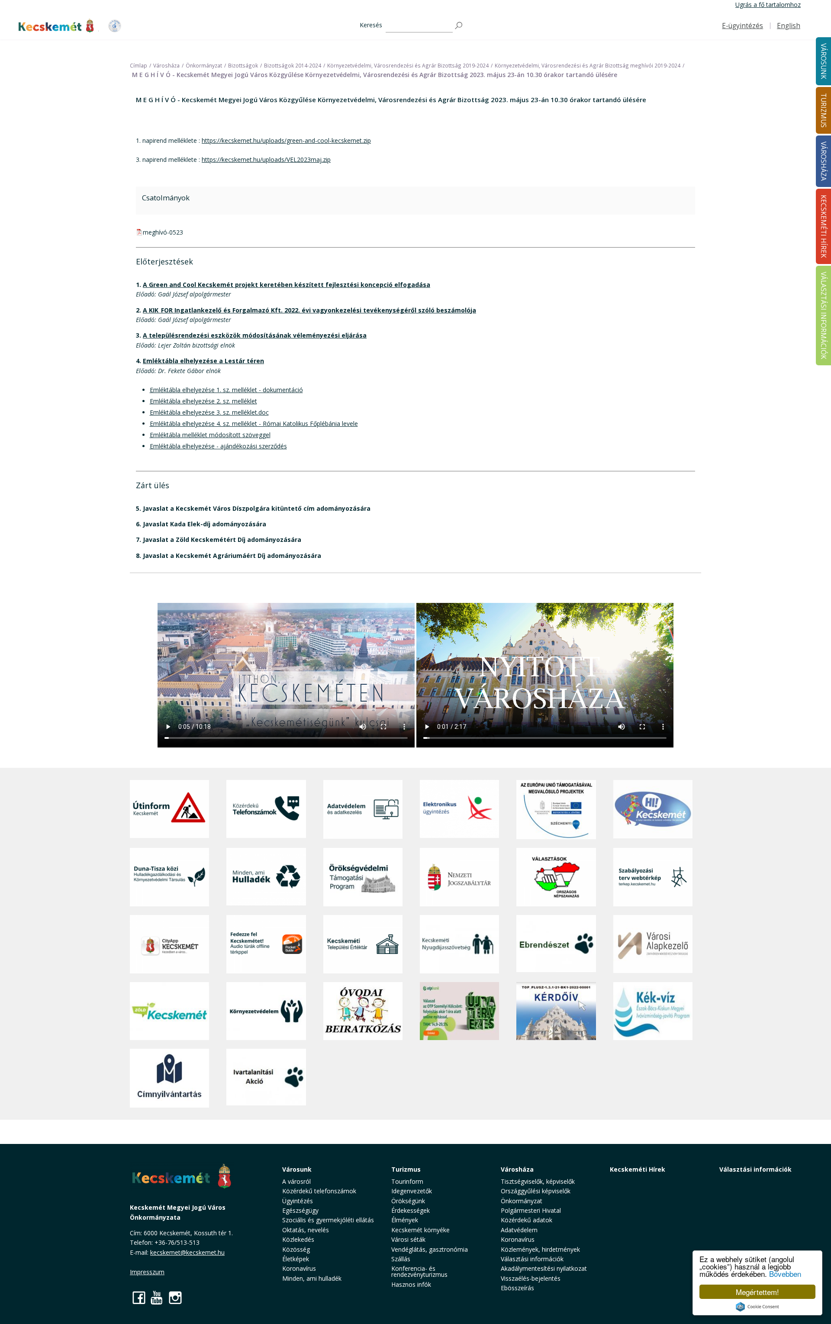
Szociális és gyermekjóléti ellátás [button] (328, 1220)
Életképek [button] (295, 1259)
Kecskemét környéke (420, 1230)
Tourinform (407, 1181)
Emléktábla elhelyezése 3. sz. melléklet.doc (209, 412)
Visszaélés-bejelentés (530, 1278)
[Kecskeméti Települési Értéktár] (363, 944)
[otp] (459, 1011)
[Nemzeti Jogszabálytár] (459, 877)
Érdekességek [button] (410, 1210)
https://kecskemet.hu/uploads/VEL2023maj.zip (266, 159)
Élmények (404, 1220)
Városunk (297, 1169)
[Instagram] (175, 1297)
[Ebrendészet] (556, 944)
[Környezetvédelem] (266, 1011)
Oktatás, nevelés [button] (305, 1230)
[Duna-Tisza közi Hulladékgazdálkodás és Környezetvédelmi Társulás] (169, 877)
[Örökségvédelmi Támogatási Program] (363, 877)
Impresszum (147, 1272)
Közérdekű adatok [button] (526, 1220)
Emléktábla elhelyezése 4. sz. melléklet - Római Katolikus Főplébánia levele (254, 423)
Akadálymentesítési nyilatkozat (544, 1268)
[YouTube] (157, 1297)
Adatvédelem (519, 1230)
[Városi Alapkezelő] (652, 944)
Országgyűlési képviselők (535, 1191)
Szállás (400, 1259)
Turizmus (406, 1169)
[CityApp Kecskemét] (169, 944)
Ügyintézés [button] (297, 1201)
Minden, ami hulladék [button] (311, 1278)
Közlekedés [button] (298, 1239)
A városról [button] (296, 1181)
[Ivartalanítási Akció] (266, 1078)
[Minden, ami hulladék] (266, 877)
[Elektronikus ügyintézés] (459, 809)
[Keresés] (459, 25)
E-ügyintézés (742, 26)
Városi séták (408, 1239)
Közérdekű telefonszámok (319, 1191)
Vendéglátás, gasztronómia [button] (429, 1249)
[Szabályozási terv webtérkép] (652, 877)
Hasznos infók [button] (411, 1284)
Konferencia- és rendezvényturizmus (419, 1271)
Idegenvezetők (411, 1191)
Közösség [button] (296, 1249)
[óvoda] (363, 1011)
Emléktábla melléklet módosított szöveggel (210, 435)
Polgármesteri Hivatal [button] (531, 1210)
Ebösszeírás (517, 1288)
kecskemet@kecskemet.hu (187, 1252)
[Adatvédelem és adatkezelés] (363, 809)
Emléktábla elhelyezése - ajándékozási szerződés (218, 446)
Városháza (517, 1169)
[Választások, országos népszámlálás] (556, 877)
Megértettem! (757, 1291)
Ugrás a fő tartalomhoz (768, 4)
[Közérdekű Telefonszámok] (266, 809)
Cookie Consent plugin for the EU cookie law (757, 1306)
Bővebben (785, 1273)
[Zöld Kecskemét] (169, 1011)
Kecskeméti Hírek (637, 1169)
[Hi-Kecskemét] (652, 809)
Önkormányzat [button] (521, 1201)
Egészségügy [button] (300, 1210)
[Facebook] (139, 1297)
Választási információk (755, 1169)
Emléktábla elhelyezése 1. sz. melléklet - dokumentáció (226, 390)
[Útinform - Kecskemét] (169, 809)
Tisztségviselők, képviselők (538, 1181)
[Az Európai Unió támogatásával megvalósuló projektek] (556, 809)
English (788, 26)
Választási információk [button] (532, 1259)
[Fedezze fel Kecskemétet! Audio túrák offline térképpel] (266, 944)
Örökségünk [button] (408, 1201)
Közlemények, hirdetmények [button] (540, 1249)
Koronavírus (299, 1268)
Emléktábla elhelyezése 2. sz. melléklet (203, 401)
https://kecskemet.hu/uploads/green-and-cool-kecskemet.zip (286, 140)
